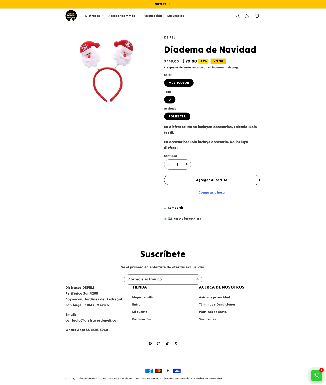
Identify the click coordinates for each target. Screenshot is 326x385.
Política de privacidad (117, 378)
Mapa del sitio (143, 297)
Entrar (137, 304)
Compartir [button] (175, 207)
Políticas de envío (213, 312)
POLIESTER (177, 116)
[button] (94, 15)
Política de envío (147, 378)
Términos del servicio (176, 378)
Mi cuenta (140, 312)
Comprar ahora (212, 192)
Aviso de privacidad (214, 297)
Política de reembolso (208, 378)
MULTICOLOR (179, 83)
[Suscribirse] (197, 279)
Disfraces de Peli (86, 378)
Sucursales (207, 319)
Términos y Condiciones (217, 304)
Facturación (141, 319)
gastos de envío (180, 67)
